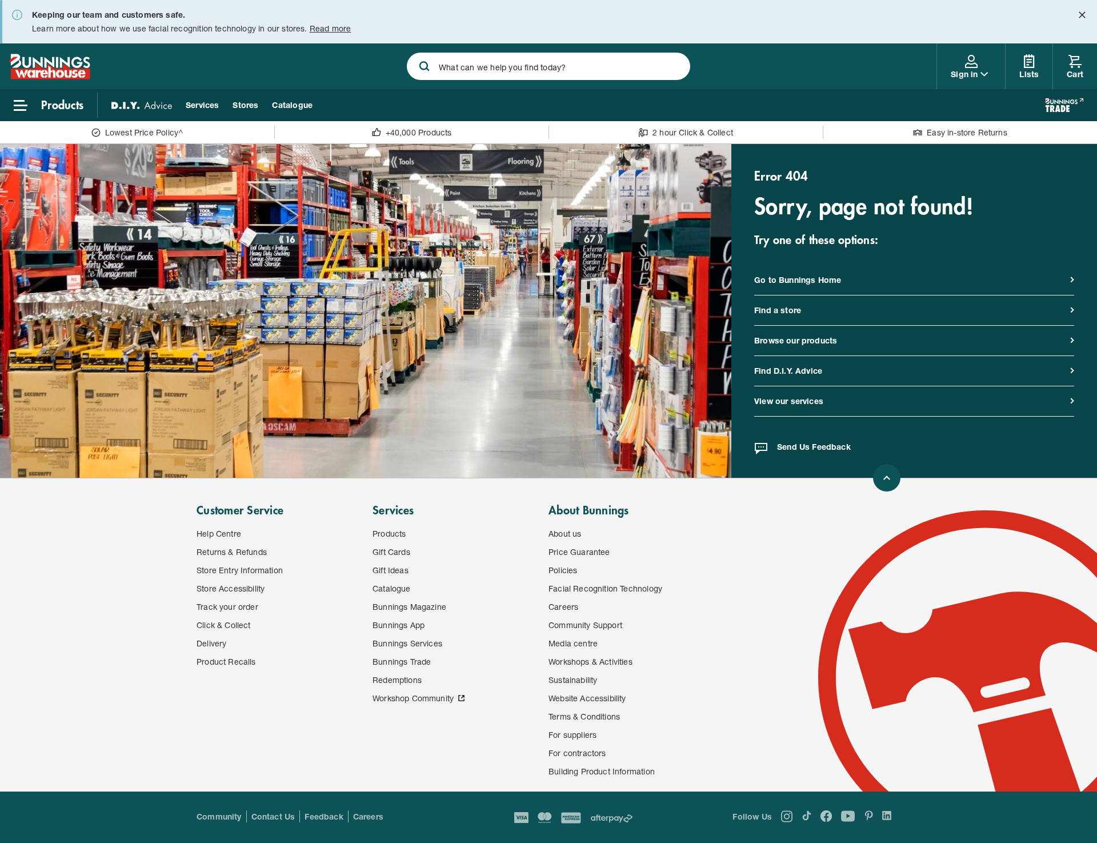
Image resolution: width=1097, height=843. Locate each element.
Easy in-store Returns (967, 132)
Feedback (324, 816)
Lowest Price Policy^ (144, 132)
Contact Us (273, 816)
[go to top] (886, 478)
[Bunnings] (49, 75)
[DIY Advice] (141, 105)
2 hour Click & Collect (692, 132)
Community (219, 816)
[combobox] (548, 66)
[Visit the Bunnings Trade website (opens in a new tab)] (1064, 105)
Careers (368, 816)
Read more (330, 28)
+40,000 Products (419, 132)
